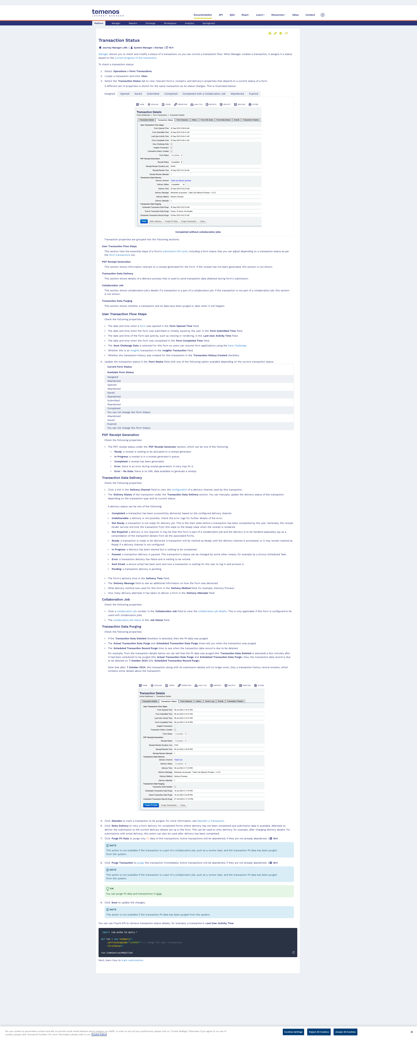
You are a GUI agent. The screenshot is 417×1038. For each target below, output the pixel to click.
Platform (98, 23)
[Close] (411, 1032)
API (221, 14)
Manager (116, 23)
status (127, 620)
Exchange (150, 23)
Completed (170, 93)
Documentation (203, 14)
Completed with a (204, 93)
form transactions (119, 254)
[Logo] (108, 12)
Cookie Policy (99, 1034)
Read (245, 14)
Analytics (189, 23)
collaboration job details (212, 611)
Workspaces (170, 23)
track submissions (132, 960)
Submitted (153, 93)
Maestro (133, 23)
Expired (253, 93)
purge (140, 862)
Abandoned (237, 93)
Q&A (232, 14)
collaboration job (127, 611)
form (143, 326)
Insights (135, 350)
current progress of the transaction (135, 57)
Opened (124, 93)
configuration (179, 489)
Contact (310, 14)
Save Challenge (237, 345)
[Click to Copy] (293, 952)
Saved (138, 93)
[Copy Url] (275, 33)
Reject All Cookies (319, 1032)
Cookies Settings (293, 1032)
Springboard (209, 23)
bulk (159, 893)
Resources (277, 14)
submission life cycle (175, 251)
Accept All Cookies (345, 1032)
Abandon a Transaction (210, 820)
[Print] (270, 33)
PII (147, 838)
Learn (259, 14)
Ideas (295, 14)
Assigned (109, 93)
